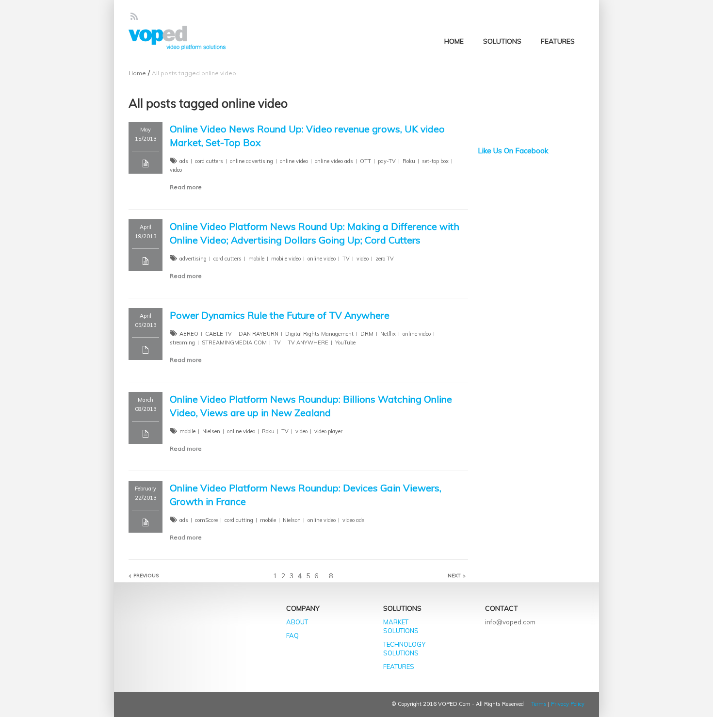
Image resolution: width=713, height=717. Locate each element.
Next (454, 575)
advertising (193, 258)
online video (294, 161)
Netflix (388, 333)
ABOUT (297, 622)
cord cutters (209, 161)
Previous (146, 575)
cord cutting (239, 520)
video (176, 169)
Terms (539, 704)
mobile (256, 258)
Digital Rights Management (319, 333)
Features (558, 41)
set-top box (435, 161)
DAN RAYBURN (258, 333)
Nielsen (211, 431)
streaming (182, 342)
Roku (409, 161)
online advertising (251, 161)
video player (328, 431)
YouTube (345, 342)
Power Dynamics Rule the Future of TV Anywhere (279, 315)
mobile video (286, 258)
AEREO (188, 333)
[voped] (177, 38)
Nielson (292, 520)
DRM (366, 333)
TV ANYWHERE (308, 342)
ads (183, 161)
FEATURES (398, 666)
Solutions (502, 41)
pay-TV (387, 161)
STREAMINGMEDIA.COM (234, 342)
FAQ (292, 635)
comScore (206, 520)
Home (454, 41)
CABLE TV (218, 333)
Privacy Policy (567, 704)
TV (346, 258)
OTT (365, 161)
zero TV (384, 258)
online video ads (334, 161)
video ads (353, 520)
